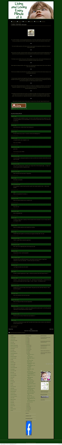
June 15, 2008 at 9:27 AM (14, 215)
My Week (12, 348)
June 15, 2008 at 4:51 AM (14, 161)
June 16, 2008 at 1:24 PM (14, 311)
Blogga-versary (13, 399)
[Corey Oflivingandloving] (29, 435)
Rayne (12, 225)
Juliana (13, 138)
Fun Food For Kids (29, 395)
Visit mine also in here (17, 151)
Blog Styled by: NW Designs (31, 442)
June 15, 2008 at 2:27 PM (14, 248)
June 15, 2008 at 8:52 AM (14, 202)
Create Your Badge (28, 436)
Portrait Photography (13, 353)
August (28, 350)
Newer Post (11, 329)
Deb (12, 271)
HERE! (46, 338)
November (28, 346)
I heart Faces (12, 364)
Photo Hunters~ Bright (30, 360)
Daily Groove (12, 405)
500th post (12, 397)
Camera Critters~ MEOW (30, 390)
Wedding (12, 388)
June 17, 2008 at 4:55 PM (14, 325)
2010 (27, 341)
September (28, 349)
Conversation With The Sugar (31, 400)
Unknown (13, 198)
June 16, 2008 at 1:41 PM (14, 317)
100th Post (12, 404)
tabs (11, 407)
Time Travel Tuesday (13, 396)
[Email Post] (26, 107)
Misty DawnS (14, 257)
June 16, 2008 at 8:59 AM (14, 303)
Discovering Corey (13, 340)
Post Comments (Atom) (33, 330)
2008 (27, 344)
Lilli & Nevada (14, 184)
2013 (27, 337)
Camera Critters (16, 108)
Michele (13, 278)
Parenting (12, 369)
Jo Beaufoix (14, 314)
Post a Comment (14, 326)
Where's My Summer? (30, 379)
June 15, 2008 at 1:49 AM (14, 129)
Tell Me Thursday (13, 375)
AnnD (12, 217)
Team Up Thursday (13, 367)
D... (12, 192)
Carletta (13, 251)
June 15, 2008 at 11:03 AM (14, 229)
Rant (11, 378)
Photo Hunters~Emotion (30, 382)
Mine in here (15, 142)
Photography (21, 108)
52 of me (12, 350)
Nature (11, 342)
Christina (13, 306)
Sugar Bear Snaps (13, 394)
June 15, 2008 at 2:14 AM (14, 135)
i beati (12, 131)
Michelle (13, 293)
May (27, 403)
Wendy (13, 205)
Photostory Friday (13, 356)
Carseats (12, 402)
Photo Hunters (12, 351)
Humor (11, 361)
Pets (11, 359)
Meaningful (12, 343)
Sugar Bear (25, 108)
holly (12, 320)
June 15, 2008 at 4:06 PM (14, 262)
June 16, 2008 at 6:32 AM (14, 275)
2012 (27, 338)
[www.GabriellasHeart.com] (46, 381)
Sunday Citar (12, 362)
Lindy (12, 125)
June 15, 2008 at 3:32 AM (14, 144)
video (11, 410)
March (28, 406)
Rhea (12, 231)
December (28, 345)
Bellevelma (14, 285)
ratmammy (13, 211)
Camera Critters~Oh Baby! (19, 24)
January (28, 409)
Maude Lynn (14, 171)
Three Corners (12, 386)
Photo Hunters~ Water (30, 371)
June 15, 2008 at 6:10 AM (14, 175)
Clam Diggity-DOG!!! (29, 356)
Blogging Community (13, 345)
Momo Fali (13, 299)
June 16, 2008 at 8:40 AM (14, 297)
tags (11, 383)
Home (31, 329)
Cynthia (13, 265)
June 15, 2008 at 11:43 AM (14, 235)
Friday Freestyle (13, 391)
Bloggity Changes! (29, 361)
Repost (11, 380)
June (28, 353)
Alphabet (12, 377)
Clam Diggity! (29, 367)
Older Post (51, 329)
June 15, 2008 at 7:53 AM (14, 189)
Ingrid (12, 116)
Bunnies (12, 372)
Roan (12, 178)
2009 (27, 342)
